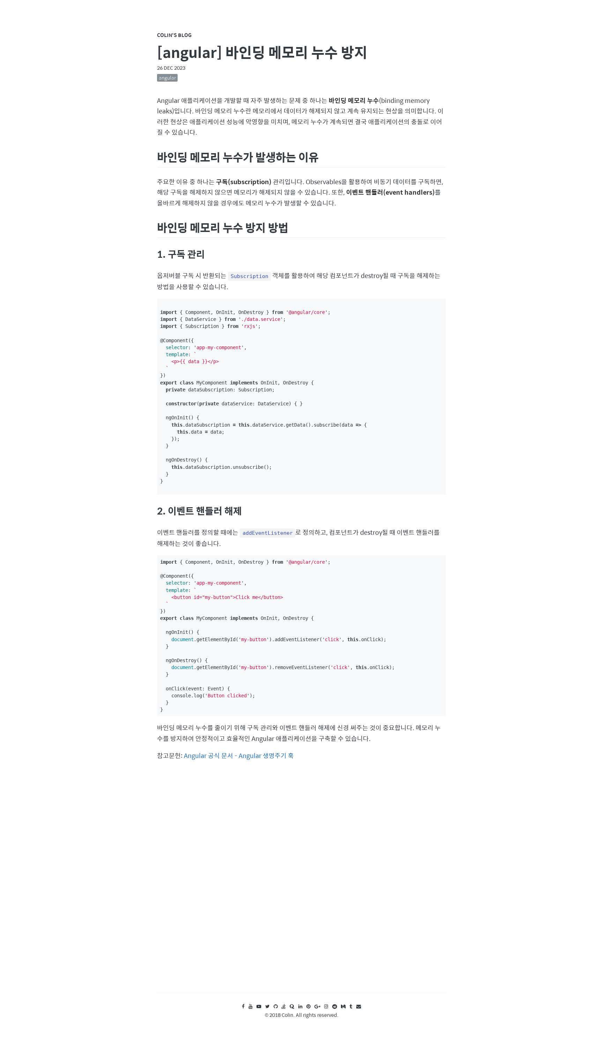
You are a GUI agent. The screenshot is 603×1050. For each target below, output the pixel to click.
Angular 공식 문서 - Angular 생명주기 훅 (239, 755)
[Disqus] (301, 883)
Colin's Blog (174, 35)
